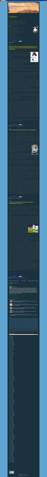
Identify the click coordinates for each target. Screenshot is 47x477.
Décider (26, 321)
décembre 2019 (11, 348)
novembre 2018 (11, 354)
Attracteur (10, 331)
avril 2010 (10, 443)
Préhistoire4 (33, 326)
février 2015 (10, 387)
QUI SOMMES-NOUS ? (13, 16)
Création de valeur (29, 328)
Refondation (23, 327)
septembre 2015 (11, 380)
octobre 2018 (10, 355)
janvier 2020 (10, 347)
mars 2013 (10, 409)
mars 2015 (10, 386)
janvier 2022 (10, 342)
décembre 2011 (11, 424)
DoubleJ (26, 329)
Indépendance (25, 331)
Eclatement (16, 331)
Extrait (36, 318)
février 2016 (10, 375)
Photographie (11, 320)
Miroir (17, 326)
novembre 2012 (11, 413)
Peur (11, 329)
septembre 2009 (11, 450)
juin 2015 (10, 383)
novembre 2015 (11, 378)
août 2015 (10, 381)
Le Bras (16, 328)
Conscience (22, 325)
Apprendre (15, 329)
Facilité (13, 326)
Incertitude (13, 277)
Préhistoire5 (26, 326)
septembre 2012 (11, 415)
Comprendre (20, 321)
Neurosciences (18, 125)
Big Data (14, 325)
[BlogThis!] (19, 41)
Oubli (29, 331)
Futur (14, 328)
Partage (31, 331)
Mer (37, 321)
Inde (26, 320)
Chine (28, 325)
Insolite (18, 318)
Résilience (35, 331)
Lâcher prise (15, 320)
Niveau (10, 329)
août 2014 (10, 393)
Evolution (24, 320)
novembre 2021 (11, 344)
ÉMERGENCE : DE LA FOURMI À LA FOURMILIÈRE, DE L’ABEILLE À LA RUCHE (23, 307)
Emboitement (22, 324)
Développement (32, 329)
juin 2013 (10, 406)
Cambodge (17, 329)
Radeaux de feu (20, 320)
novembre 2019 (11, 349)
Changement (24, 322)
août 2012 (10, 416)
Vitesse (27, 324)
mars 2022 (10, 340)
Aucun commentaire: (13, 124)
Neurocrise (10, 322)
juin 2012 (10, 418)
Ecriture (35, 329)
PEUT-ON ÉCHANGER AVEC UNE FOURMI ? (18, 310)
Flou (37, 327)
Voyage (15, 318)
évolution (27, 330)
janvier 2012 (10, 423)
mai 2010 (10, 442)
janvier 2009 (10, 458)
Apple (23, 328)
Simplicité (29, 327)
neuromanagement (35, 320)
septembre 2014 (11, 392)
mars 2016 (10, 374)
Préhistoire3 (23, 326)
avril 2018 (10, 360)
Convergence (22, 329)
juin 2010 (10, 441)
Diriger (23, 321)
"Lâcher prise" (11, 321)
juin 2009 (10, 453)
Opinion (16, 330)
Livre (31, 318)
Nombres (14, 330)
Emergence (15, 319)
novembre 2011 (11, 425)
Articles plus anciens (33, 280)
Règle (25, 330)
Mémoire (32, 322)
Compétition (25, 328)
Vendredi (20, 319)
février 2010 (10, 445)
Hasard (31, 326)
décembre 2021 (11, 343)
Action (19, 324)
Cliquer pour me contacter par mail (13, 297)
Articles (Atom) (16, 283)
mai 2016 (10, 372)
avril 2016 (10, 373)
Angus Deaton (21, 328)
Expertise (35, 327)
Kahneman (14, 125)
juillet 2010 (10, 440)
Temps (29, 321)
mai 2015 (10, 384)
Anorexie (19, 325)
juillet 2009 (10, 452)
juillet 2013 (10, 405)
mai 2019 (10, 351)
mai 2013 (10, 407)
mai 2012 (10, 419)
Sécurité (37, 331)
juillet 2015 (10, 382)
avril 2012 (10, 420)
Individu (37, 329)
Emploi (12, 327)
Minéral (10, 330)
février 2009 (10, 457)
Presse (10, 324)
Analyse (29, 326)
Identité (29, 324)
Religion (33, 331)
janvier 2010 (10, 446)
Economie (10, 326)
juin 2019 (10, 350)
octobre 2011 (10, 426)
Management (29, 322)
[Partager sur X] (20, 41)
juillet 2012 (10, 417)
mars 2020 (10, 346)
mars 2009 (10, 456)
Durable (32, 328)
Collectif (10, 327)
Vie (12, 325)
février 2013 (10, 410)
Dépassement (28, 329)
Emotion (34, 324)
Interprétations (29, 320)
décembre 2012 (11, 412)
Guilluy (14, 327)
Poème (13, 42)
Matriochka (36, 328)
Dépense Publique (31, 325)
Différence (10, 328)
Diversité (13, 328)
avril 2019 (10, 352)
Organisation (36, 325)
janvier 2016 (10, 376)
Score (17, 324)
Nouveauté (28, 331)
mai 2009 (10, 454)
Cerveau (31, 324)
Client (17, 325)
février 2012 (10, 422)
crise (33, 327)
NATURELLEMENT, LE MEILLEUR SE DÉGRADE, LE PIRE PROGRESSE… (23, 129)
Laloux (25, 324)
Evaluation (10, 325)
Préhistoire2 (19, 326)
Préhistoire (20, 327)
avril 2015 (10, 385)
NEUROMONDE (16, 4)
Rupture (18, 328)
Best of (36, 319)
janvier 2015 (10, 388)
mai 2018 (10, 359)
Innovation (15, 326)
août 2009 (10, 451)
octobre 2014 (10, 391)
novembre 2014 (11, 390)
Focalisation (18, 331)
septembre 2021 (11, 345)
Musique (31, 321)
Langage (34, 321)
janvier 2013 (10, 411)
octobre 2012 (10, 414)
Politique (11, 319)
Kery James (17, 327)
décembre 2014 (11, 389)
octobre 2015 (10, 379)
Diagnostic (12, 324)
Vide (12, 329)
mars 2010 (10, 444)
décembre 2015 (11, 377)
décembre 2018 (11, 353)
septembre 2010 (11, 438)
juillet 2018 (10, 357)
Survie (31, 327)
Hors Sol (20, 331)
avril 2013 (10, 408)
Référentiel (26, 327)
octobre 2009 (10, 449)
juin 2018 (10, 358)
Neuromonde (23, 318)
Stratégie (15, 321)
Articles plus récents (14, 280)
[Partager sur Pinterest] (21, 41)
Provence (21, 330)
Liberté (34, 328)
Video (33, 319)
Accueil (23, 280)
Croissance (25, 325)
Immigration (22, 331)
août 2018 (10, 356)
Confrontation (20, 322)
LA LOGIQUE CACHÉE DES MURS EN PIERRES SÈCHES (20, 300)
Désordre (15, 324)
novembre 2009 (11, 448)
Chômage (36, 326)
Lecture (27, 318)
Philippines (19, 330)
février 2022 (10, 341)
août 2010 (10, 439)
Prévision (23, 125)
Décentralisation (12, 331)
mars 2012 (10, 421)
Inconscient (29, 319)
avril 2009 (10, 455)
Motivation (12, 330)
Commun (20, 329)
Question (24, 330)
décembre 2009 (11, 447)
